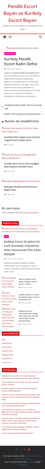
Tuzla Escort (6, 362)
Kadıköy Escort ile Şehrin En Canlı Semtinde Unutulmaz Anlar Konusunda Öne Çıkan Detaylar (22, 248)
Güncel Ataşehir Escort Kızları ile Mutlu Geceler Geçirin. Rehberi (28, 281)
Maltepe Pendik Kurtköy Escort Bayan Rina (20, 188)
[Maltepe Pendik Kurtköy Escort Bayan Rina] (21, 181)
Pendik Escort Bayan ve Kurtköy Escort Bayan (22, 13)
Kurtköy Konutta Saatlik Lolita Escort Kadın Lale (23, 107)
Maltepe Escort (7, 355)
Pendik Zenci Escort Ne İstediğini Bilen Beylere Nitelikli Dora (21, 165)
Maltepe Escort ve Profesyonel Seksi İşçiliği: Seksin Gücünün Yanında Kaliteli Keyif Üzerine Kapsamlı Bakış (28, 316)
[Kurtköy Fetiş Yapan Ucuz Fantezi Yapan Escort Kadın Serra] (22, 128)
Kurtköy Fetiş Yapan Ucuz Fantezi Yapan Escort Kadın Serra (22, 139)
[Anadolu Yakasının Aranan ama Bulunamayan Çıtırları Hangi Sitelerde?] (9, 298)
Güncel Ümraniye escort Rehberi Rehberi (18, 433)
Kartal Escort (7, 347)
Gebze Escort (7, 343)
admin (20, 69)
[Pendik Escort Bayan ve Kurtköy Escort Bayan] (4, 37)
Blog (6, 236)
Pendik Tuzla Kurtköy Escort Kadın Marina (22, 114)
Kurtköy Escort (10, 53)
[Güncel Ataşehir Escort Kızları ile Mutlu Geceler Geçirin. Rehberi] (9, 283)
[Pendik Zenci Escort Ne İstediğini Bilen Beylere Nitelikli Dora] (22, 154)
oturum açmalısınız (30, 212)
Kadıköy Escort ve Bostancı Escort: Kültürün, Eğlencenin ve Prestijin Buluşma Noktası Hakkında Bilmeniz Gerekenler (21, 412)
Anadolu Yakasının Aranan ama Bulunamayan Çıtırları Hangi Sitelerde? (29, 297)
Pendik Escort (7, 358)
